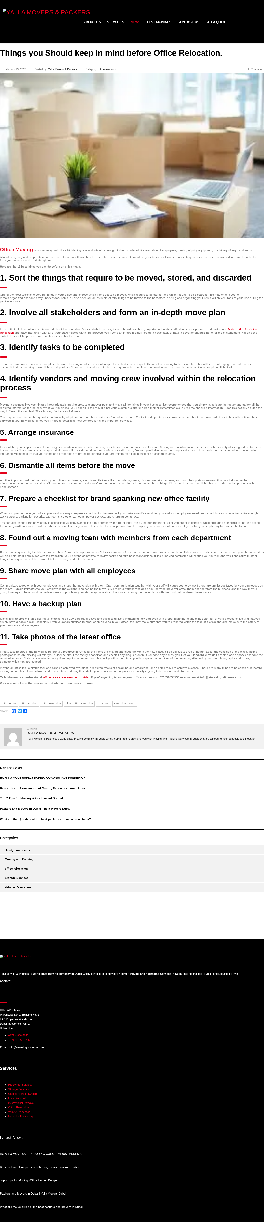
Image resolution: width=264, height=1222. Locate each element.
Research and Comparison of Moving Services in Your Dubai (42, 788)
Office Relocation (51, 703)
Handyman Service (18, 850)
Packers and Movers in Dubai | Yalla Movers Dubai (35, 808)
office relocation (16, 868)
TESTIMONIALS (159, 22)
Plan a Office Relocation (79, 703)
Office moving (29, 703)
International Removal (21, 1102)
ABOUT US (92, 22)
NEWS (135, 22)
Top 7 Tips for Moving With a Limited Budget (31, 798)
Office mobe (9, 703)
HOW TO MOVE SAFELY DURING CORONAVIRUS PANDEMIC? (42, 777)
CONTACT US (188, 22)
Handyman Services (20, 1084)
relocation (103, 703)
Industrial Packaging (20, 1116)
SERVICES (115, 22)
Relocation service (124, 703)
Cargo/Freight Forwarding (23, 1093)
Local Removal (17, 1098)
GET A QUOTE (217, 22)
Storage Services (16, 877)
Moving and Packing (19, 859)
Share (4, 711)
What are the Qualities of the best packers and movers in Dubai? (45, 819)
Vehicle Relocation (18, 887)
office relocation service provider (66, 677)
